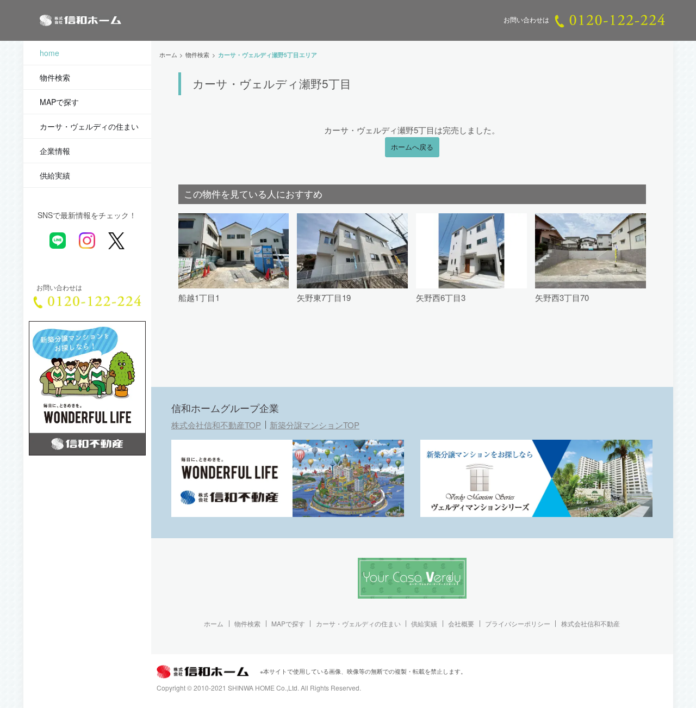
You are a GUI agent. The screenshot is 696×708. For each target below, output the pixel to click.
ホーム (213, 623)
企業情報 (55, 150)
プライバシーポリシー (517, 623)
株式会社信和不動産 (590, 623)
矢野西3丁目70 (562, 297)
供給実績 (55, 175)
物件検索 (55, 77)
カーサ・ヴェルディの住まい (89, 126)
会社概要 (461, 623)
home (49, 52)
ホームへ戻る (412, 147)
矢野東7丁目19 (324, 297)
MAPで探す (59, 101)
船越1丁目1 (199, 297)
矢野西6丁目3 (440, 297)
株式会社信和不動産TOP (216, 424)
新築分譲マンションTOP (314, 424)
